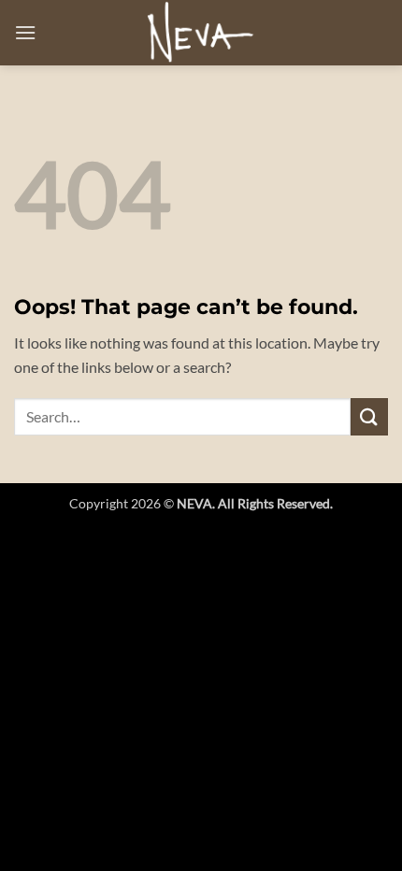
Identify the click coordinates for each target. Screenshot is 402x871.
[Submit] (369, 416)
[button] (25, 32)
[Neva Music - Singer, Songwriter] (201, 32)
